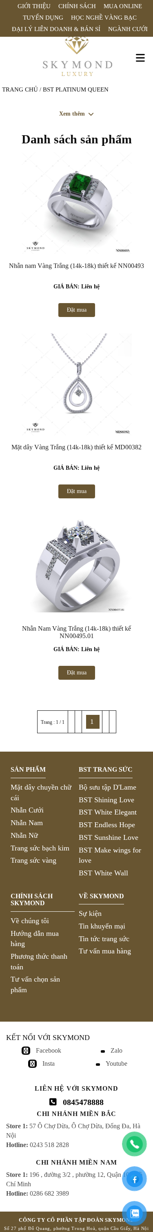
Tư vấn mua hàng (105, 951)
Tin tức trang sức (104, 939)
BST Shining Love (106, 800)
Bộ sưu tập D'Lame (107, 787)
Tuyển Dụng (43, 17)
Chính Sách (77, 6)
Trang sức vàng (33, 860)
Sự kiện (90, 913)
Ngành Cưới (128, 29)
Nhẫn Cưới (27, 810)
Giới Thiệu (34, 6)
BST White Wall (103, 873)
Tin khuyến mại (102, 926)
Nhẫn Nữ (24, 835)
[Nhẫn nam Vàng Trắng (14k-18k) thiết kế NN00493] (76, 203)
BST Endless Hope (107, 825)
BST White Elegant (108, 812)
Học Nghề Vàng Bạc (104, 17)
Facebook (48, 1050)
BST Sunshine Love (108, 837)
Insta (48, 1063)
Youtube (116, 1063)
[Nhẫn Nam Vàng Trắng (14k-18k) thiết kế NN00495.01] (76, 566)
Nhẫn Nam (27, 823)
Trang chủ (20, 89)
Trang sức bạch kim (40, 848)
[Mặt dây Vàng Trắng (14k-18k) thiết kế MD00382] (76, 384)
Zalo (116, 1050)
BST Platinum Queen (76, 89)
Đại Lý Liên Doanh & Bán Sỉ (56, 29)
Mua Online (123, 6)
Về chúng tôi (30, 921)
